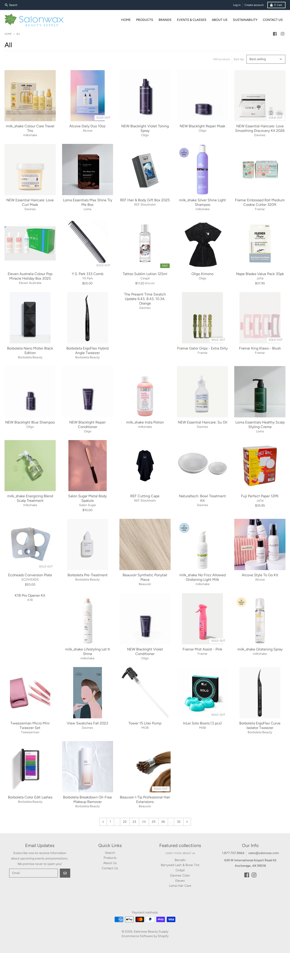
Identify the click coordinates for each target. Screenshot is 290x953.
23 (134, 822)
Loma (87, 209)
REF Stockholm (145, 205)
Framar (260, 209)
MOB (145, 728)
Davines (260, 135)
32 (179, 822)
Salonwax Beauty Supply (151, 931)
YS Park (87, 278)
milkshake (30, 135)
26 (163, 822)
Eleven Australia (30, 283)
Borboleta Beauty (30, 357)
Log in (237, 5)
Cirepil (145, 278)
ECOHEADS (30, 579)
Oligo (145, 135)
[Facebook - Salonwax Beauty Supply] (275, 34)
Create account (254, 5)
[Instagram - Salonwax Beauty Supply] (282, 34)
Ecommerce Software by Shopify (145, 936)
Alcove (87, 131)
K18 (30, 600)
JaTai (259, 278)
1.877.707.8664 (233, 853)
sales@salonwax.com (263, 853)
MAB (202, 728)
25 (153, 822)
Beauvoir (145, 584)
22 (125, 822)
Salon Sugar (87, 505)
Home (8, 33)
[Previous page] (103, 821)
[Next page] (187, 821)
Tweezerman (30, 732)
